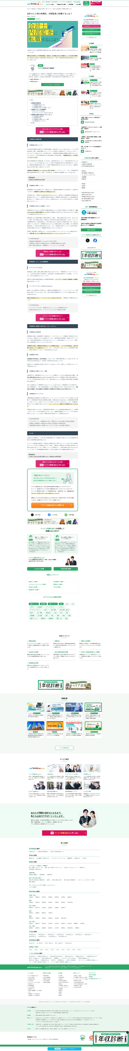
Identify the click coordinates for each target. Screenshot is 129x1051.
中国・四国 (31, 921)
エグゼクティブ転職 (68, 1024)
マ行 (62, 949)
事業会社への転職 (58, 584)
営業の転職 (41, 1001)
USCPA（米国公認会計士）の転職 (90, 652)
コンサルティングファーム (88, 175)
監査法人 (84, 171)
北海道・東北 (32, 895)
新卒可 (53, 960)
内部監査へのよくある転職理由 (38, 109)
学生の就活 (37, 1010)
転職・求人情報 (62, 1010)
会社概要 (29, 1039)
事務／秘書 (31, 881)
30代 (67, 604)
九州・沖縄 (31, 926)
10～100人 (39, 943)
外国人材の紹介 (74, 1026)
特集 (61, 603)
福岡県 (30, 928)
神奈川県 (70, 902)
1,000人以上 (68, 943)
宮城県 (49, 897)
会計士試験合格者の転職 (61, 652)
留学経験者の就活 (43, 1010)
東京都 (83, 183)
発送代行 (51, 1028)
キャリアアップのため (39, 111)
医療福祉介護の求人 (65, 1012)
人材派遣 (37, 1024)
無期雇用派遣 (56, 1026)
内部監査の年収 (37, 117)
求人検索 (60, 975)
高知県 (82, 923)
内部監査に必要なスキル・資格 (41, 119)
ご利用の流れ (30, 980)
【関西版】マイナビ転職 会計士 (34, 993)
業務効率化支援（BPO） (45, 1028)
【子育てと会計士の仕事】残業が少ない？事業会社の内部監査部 (45, 456)
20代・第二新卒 (51, 1024)
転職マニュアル (33, 603)
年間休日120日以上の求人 (88, 196)
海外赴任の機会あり (83, 958)
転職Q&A (57, 641)
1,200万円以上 (62, 936)
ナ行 (52, 949)
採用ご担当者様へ (77, 1)
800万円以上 (88, 934)
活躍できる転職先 (85, 641)
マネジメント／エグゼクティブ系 (85, 880)
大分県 (56, 928)
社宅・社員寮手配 (64, 1028)
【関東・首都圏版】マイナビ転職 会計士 (35, 991)
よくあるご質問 (31, 987)
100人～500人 (48, 943)
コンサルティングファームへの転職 (37, 584)
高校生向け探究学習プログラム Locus (48, 1015)
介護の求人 (61, 1026)
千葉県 (56, 902)
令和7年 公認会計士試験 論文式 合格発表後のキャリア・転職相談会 (91, 224)
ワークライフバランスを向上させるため (43, 112)
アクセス (33, 1039)
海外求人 (67, 1010)
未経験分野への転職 (33, 589)
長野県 (62, 907)
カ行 (35, 949)
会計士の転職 (75, 1024)
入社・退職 (39, 612)
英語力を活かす (68, 956)
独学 (47, 615)
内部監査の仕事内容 (38, 116)
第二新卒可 (31, 956)
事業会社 (84, 179)
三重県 (49, 912)
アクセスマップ (92, 972)
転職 (69, 615)
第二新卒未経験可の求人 (88, 198)
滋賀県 (30, 918)
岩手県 (43, 897)
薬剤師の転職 (91, 1024)
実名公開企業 (61, 977)
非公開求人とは (31, 983)
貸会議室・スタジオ (57, 1028)
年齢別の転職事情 (47, 982)
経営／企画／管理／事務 (35, 878)
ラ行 (73, 949)
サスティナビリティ (39, 1039)
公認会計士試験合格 (87, 164)
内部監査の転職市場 (36, 103)
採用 (44, 1039)
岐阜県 (30, 912)
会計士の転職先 (46, 980)
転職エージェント (61, 1024)
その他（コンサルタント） (70, 867)
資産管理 (49, 874)
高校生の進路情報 (39, 1015)
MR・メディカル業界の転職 (54, 1001)
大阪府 (83, 185)
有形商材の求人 (44, 960)
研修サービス (38, 1028)
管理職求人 (60, 960)
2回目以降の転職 (66, 569)
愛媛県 (75, 923)
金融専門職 (31, 872)
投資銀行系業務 (32, 874)
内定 (55, 612)
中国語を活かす (79, 956)
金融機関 (84, 177)
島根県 (37, 923)
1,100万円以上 (51, 936)
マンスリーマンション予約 (40, 1021)
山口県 (56, 923)
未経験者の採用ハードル (40, 106)
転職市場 (38, 18)
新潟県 (30, 907)
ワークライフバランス (35, 609)
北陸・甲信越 (32, 905)
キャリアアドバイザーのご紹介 (34, 982)
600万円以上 (69, 934)
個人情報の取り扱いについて (95, 978)
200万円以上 (32, 934)
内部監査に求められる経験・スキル (42, 107)
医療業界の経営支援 (67, 1026)
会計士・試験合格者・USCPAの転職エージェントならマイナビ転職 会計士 (57, 1)
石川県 (43, 907)
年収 (61, 612)
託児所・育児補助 (70, 960)
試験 (58, 615)
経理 (48, 880)
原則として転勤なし (33, 958)
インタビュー (61, 607)
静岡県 (37, 912)
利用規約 (91, 976)
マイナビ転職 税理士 (86, 1001)
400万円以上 (51, 934)
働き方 (31, 612)
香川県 (69, 923)
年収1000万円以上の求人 (88, 192)
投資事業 (42, 874)
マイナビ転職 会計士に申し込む (52, 130)
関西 (30, 916)
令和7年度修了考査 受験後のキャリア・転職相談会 (91, 218)
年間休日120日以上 (42, 956)
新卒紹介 (56, 1024)
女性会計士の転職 (33, 587)
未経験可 (56, 958)
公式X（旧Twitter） (35, 79)
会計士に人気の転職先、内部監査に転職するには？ (62, 8)
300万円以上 (41, 934)
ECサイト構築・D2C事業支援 (59, 1019)
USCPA (32, 607)
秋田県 (56, 897)
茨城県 (30, 902)
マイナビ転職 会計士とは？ (91, 37)
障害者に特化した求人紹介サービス (42, 1012)
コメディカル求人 (39, 1026)
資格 (64, 615)
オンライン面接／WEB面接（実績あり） (60, 962)
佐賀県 (37, 928)
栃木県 (37, 902)
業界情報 (43, 603)
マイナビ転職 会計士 (32, 8)
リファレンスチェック (71, 1028)
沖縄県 (76, 928)
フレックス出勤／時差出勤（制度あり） (38, 962)
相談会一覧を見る (91, 229)
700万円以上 (78, 934)
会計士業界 (53, 609)
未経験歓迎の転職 (33, 663)
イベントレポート (50, 607)
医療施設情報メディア (80, 1019)
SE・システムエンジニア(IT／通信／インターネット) (41, 885)
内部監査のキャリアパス (40, 121)
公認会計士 (48, 612)
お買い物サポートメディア (89, 1019)
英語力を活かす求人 (87, 194)
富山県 (37, 907)
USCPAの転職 (57, 587)
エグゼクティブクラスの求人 (68, 958)
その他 (83, 858)
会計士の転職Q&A (47, 977)
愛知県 (83, 187)
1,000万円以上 (41, 936)
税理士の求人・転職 (81, 1024)
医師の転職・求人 (45, 1026)
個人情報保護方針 (55, 1039)
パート (85, 1010)
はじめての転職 (39, 569)
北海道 (30, 897)
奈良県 (56, 918)
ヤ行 (68, 949)
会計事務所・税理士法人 (88, 173)
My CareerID (73, 1019)
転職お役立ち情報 (41, 8)
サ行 (41, 949)
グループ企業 (48, 1039)
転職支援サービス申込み (65, 1048)
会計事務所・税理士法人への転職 (80, 977)
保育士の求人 (51, 1026)
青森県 (37, 897)
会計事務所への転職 (58, 581)
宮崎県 (62, 928)
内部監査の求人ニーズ (39, 104)
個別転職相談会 (31, 985)
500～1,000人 (58, 943)
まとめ (32, 122)
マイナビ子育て (51, 1019)
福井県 (49, 907)
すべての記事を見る (64, 747)
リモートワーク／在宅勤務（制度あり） (87, 960)
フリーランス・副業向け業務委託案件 (54, 1012)
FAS (73, 604)
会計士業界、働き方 (64, 609)
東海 (30, 911)
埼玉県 (49, 902)
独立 (52, 615)
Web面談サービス (31, 988)
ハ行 (57, 949)
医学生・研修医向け (55, 1010)
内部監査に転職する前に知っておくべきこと (41, 114)
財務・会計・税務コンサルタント (53, 867)
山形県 (62, 897)
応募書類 (32, 615)
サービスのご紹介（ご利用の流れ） (52, 84)
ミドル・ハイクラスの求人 (73, 1010)
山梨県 (56, 907)
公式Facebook (33, 81)
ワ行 (78, 949)
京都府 (37, 918)
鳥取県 (30, 923)
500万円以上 (60, 934)
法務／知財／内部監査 (69, 880)
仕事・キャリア (48, 8)
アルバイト (81, 1010)
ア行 (30, 949)
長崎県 (43, 928)
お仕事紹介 (39, 607)
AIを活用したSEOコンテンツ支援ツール (52, 1021)
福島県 (69, 897)
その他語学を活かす (91, 956)
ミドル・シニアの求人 (90, 1010)
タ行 (46, 949)
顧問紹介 (86, 1024)
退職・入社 (59, 618)
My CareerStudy (68, 1019)
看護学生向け (49, 1010)
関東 (30, 900)
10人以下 (31, 943)
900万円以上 (32, 936)
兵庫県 (49, 918)
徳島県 (62, 923)
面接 (66, 618)
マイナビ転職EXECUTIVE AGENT (74, 1001)
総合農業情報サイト (44, 1019)
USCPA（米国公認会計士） (56, 851)
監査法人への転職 (33, 581)
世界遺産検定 (38, 1019)
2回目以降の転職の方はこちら (91, 33)
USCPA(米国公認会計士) (88, 166)
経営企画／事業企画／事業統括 (36, 880)
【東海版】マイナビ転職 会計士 (34, 995)
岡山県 (43, 923)
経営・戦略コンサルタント (35, 867)
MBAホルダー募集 (33, 960)
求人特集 (40, 615)
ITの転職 (46, 1001)
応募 (67, 612)
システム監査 (32, 887)
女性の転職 (64, 1001)
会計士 (45, 609)
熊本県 (49, 928)
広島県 (49, 923)
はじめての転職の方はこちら (91, 29)
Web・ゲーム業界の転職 (43, 1024)
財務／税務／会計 (56, 880)
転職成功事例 (32, 641)
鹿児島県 (70, 928)
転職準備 (51, 618)
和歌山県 (63, 918)
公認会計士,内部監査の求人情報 (37, 179)
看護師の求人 (96, 1024)
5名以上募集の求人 (86, 200)
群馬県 (43, 902)
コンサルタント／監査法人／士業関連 (38, 865)
